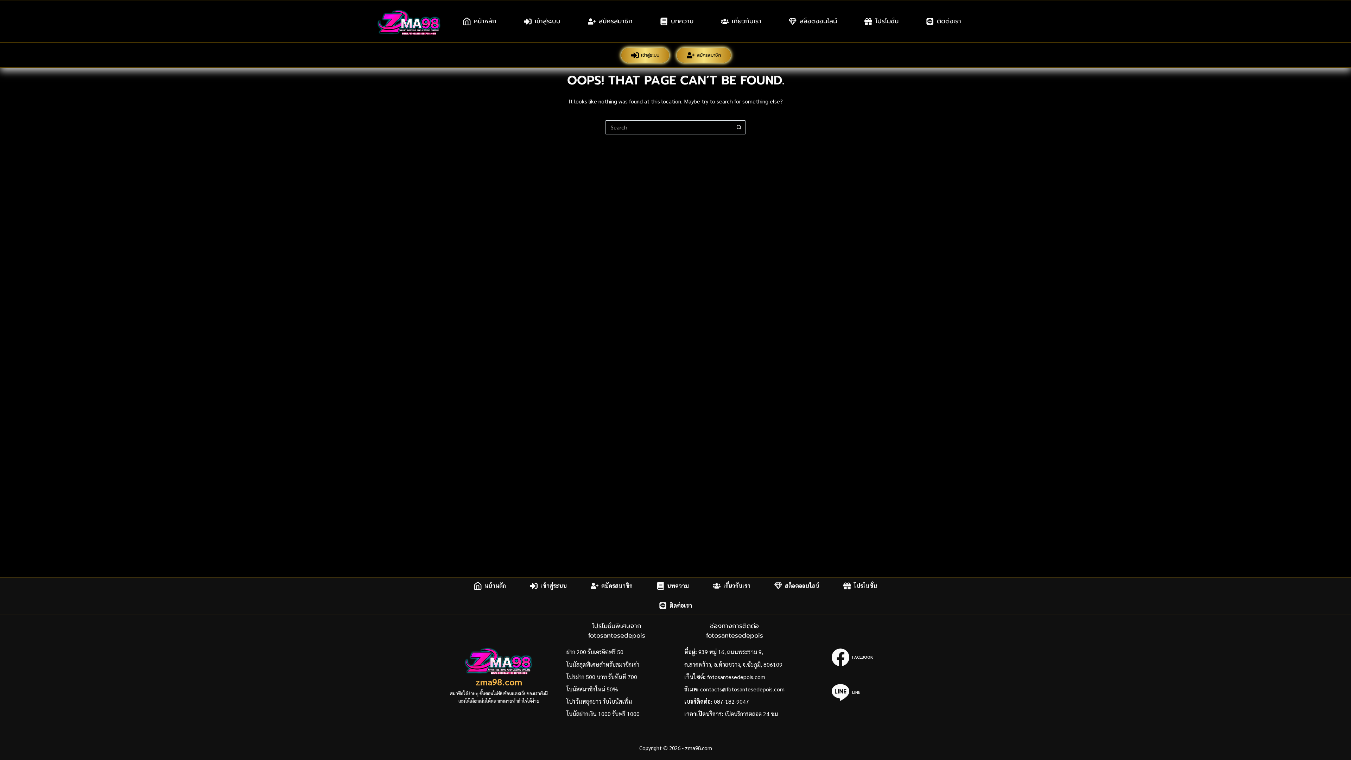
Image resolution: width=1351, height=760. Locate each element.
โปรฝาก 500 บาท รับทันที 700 (601, 676)
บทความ (682, 21)
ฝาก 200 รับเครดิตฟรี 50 (594, 652)
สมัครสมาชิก (616, 21)
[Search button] (739, 127)
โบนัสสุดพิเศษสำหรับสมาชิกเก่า (602, 664)
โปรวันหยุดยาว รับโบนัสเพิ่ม (599, 701)
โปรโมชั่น (887, 21)
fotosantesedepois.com (736, 676)
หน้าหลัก (485, 21)
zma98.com (499, 682)
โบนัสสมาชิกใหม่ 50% (592, 689)
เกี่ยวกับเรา (746, 21)
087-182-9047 (731, 701)
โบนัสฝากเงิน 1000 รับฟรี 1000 (603, 713)
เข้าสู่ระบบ (547, 21)
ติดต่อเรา (949, 21)
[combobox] (668, 127)
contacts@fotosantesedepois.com (742, 689)
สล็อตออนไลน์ (818, 21)
